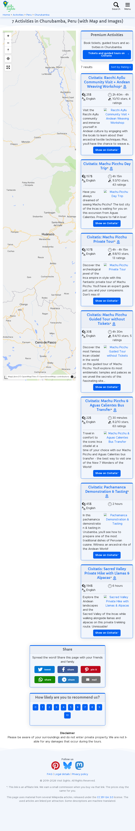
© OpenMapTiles (28, 377)
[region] (39, 206)
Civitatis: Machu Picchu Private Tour (107, 239)
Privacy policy (80, 774)
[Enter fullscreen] (8, 67)
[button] (44, 669)
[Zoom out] (8, 42)
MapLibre (13, 377)
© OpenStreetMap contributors (53, 377)
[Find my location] (8, 58)
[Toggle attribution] (72, 377)
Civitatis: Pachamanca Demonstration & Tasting (106, 489)
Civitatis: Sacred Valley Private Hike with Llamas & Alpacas (107, 573)
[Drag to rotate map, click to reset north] (8, 49)
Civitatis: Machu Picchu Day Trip (107, 166)
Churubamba (41, 15)
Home (6, 15)
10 (67, 715)
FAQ (49, 774)
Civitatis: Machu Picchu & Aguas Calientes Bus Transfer (106, 405)
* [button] (106, 150)
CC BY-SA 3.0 (105, 797)
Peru (29, 15)
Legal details (62, 774)
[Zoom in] (8, 35)
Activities (18, 15)
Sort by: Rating (120, 67)
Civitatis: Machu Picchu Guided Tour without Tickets (107, 319)
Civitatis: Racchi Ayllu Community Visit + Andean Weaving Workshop (107, 82)
